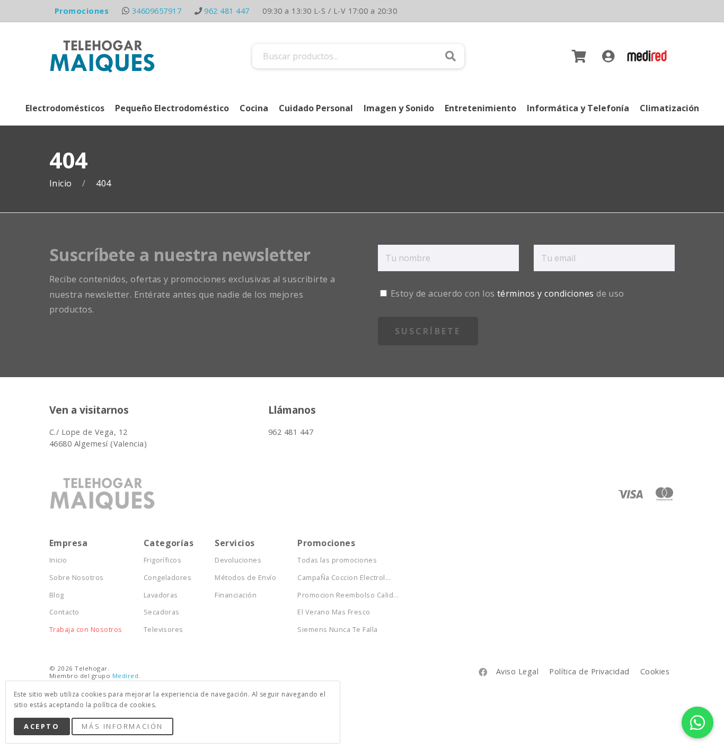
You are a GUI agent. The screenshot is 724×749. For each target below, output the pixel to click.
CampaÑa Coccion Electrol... (344, 577)
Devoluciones (238, 560)
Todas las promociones (337, 560)
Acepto (41, 726)
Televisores (163, 629)
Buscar (450, 56)
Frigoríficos (163, 560)
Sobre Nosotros (76, 577)
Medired (125, 676)
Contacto (64, 612)
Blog (56, 595)
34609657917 (156, 11)
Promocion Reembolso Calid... (348, 595)
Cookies (654, 671)
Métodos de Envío (245, 577)
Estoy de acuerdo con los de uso (506, 293)
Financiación (236, 595)
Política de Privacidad (589, 671)
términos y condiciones (545, 293)
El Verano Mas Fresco (333, 612)
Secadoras (162, 612)
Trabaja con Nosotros (85, 629)
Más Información (122, 726)
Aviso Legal (517, 671)
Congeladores (168, 577)
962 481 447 (226, 11)
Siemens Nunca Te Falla (337, 629)
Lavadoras (161, 595)
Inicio (61, 184)
